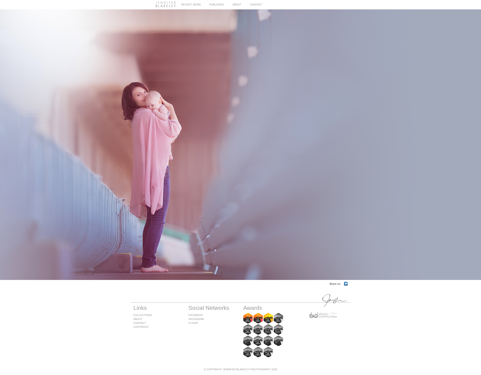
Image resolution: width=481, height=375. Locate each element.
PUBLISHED (216, 4)
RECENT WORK (191, 4)
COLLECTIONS (142, 315)
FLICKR (193, 322)
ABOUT (236, 4)
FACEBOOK (195, 315)
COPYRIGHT (141, 326)
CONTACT (256, 4)
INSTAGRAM (196, 319)
